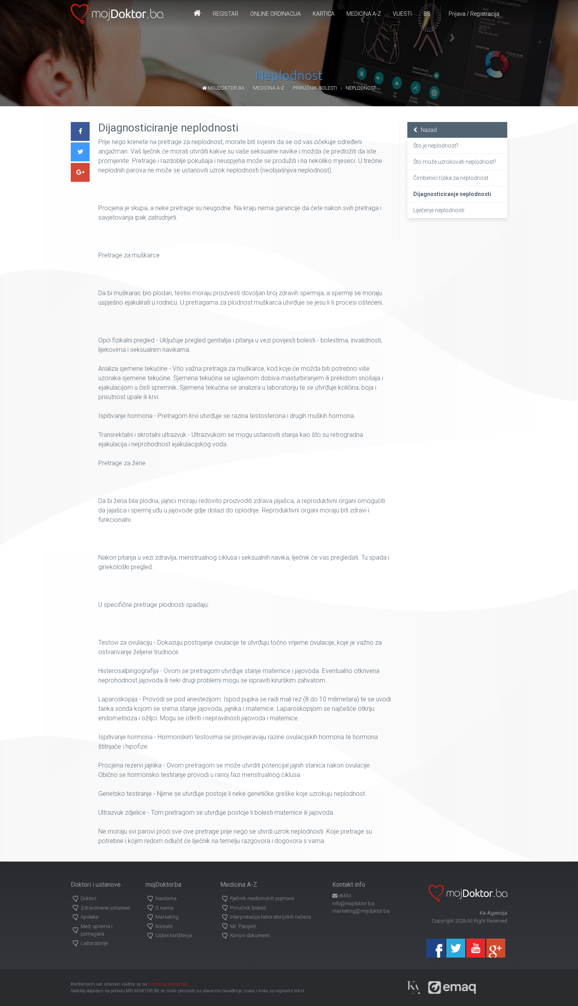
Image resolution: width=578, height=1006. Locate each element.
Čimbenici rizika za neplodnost (450, 178)
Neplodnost (361, 88)
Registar (225, 14)
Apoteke (89, 917)
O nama (164, 908)
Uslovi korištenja (173, 935)
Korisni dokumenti (250, 935)
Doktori (88, 898)
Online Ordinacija (275, 14)
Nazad (427, 130)
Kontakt (164, 926)
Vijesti (402, 14)
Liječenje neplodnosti (438, 210)
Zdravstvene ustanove (105, 908)
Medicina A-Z (363, 14)
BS (427, 14)
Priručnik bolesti (315, 88)
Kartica (324, 14)
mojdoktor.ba (225, 88)
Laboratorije (94, 943)
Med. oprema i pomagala (96, 930)
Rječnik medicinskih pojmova (262, 898)
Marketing (167, 917)
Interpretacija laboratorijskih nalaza (270, 917)
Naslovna (166, 898)
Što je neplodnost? (435, 145)
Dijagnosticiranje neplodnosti (452, 194)
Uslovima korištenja (168, 984)
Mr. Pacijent (243, 926)
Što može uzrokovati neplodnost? (454, 162)
